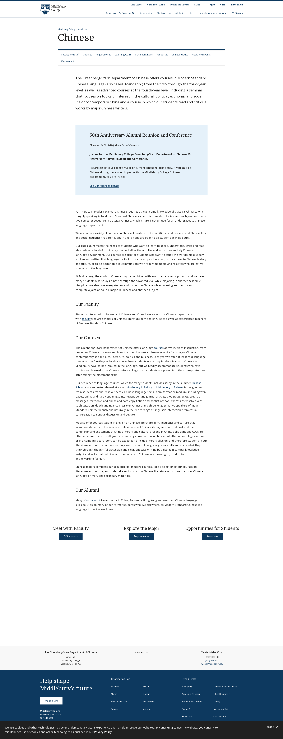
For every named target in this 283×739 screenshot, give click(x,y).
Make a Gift (51, 700)
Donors (146, 694)
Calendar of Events (156, 4)
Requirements (103, 54)
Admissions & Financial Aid (120, 13)
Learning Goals (123, 54)
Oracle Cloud (219, 716)
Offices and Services (179, 4)
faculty (86, 319)
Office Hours (71, 536)
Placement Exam (144, 54)
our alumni (93, 500)
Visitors (146, 709)
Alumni (114, 694)
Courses (87, 54)
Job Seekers (148, 701)
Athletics (180, 13)
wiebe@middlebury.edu (212, 663)
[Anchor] (102, 304)
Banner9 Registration (192, 701)
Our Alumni (67, 61)
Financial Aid (236, 4)
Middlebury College (67, 29)
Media (146, 686)
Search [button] (239, 13)
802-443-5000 (46, 718)
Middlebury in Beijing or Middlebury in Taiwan (154, 387)
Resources (162, 54)
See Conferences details (104, 185)
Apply (212, 4)
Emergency (187, 686)
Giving (197, 4)
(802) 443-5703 (212, 660)
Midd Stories (136, 4)
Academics (146, 13)
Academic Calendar (191, 694)
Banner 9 (186, 709)
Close (271, 727)
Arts (192, 13)
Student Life (164, 13)
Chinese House (180, 54)
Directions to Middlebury (225, 686)
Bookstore (187, 716)
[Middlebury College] (53, 9)
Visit (222, 4)
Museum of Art (220, 709)
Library (216, 701)
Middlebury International (213, 13)
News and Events (201, 54)
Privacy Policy (103, 732)
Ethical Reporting (221, 694)
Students (115, 686)
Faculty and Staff (70, 54)
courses (159, 348)
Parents (114, 709)
